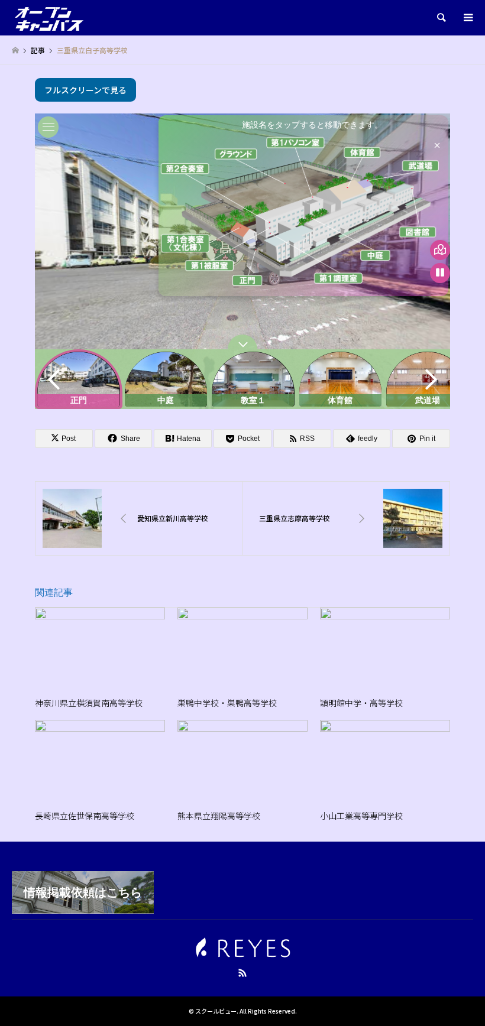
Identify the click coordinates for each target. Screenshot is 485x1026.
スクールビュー (216, 1010)
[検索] (440, 17)
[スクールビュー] (49, 17)
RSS (242, 973)
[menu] (467, 17)
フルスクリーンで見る (85, 90)
